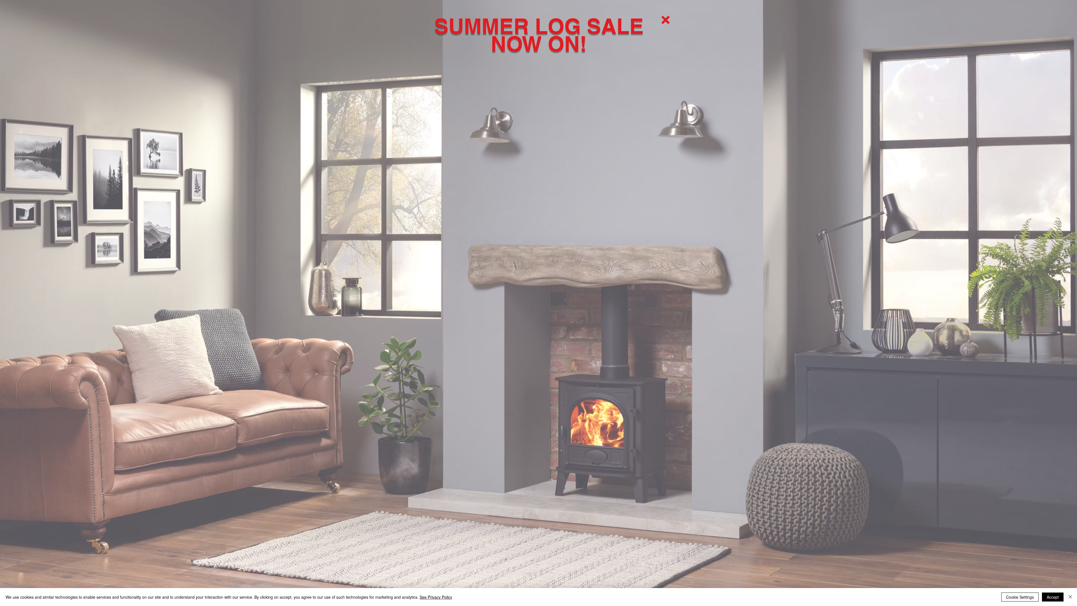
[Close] (1070, 597)
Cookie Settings (1020, 597)
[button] (665, 20)
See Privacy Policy (436, 597)
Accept (1053, 597)
